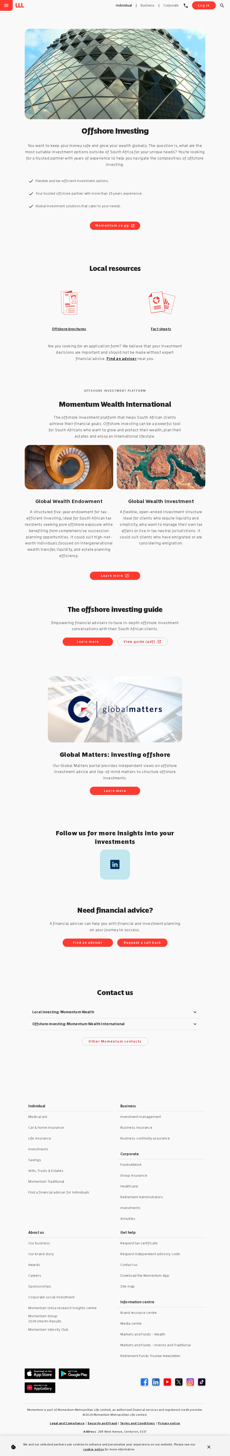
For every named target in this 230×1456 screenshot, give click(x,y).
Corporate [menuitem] (171, 5)
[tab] (115, 1012)
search (222, 5)
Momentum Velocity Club (48, 1330)
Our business (39, 1243)
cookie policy (93, 1449)
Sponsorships (39, 1286)
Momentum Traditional (46, 1182)
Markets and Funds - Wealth (142, 1334)
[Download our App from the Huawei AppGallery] (40, 1387)
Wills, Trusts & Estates (45, 1171)
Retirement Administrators (141, 1197)
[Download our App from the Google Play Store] (74, 1373)
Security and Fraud (102, 1423)
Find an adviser (122, 359)
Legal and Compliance (67, 1423)
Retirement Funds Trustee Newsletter (150, 1356)
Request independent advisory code (150, 1254)
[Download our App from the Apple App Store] (40, 1373)
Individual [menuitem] (124, 5)
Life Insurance (39, 1138)
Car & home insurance (46, 1128)
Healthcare (129, 1186)
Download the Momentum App (144, 1276)
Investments (38, 1149)
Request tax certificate (138, 1243)
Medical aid (37, 1117)
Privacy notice (169, 1423)
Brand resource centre (138, 1313)
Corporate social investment (51, 1297)
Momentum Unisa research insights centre (62, 1308)
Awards (34, 1265)
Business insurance (136, 1128)
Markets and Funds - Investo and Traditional (155, 1345)
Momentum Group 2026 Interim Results (45, 1318)
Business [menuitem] (148, 5)
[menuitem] (20, 6)
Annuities (127, 1219)
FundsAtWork (131, 1165)
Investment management (140, 1117)
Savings (34, 1160)
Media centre (131, 1323)
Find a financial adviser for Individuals (58, 1192)
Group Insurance (133, 1175)
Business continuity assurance (145, 1138)
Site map (127, 1286)
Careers (34, 1276)
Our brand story (41, 1254)
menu (6, 5)
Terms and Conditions (137, 1423)
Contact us (129, 1265)
